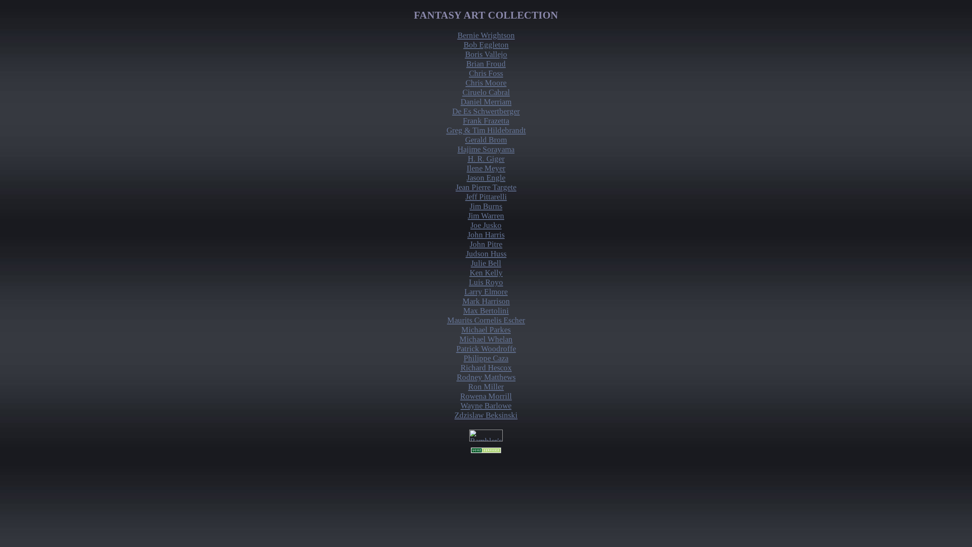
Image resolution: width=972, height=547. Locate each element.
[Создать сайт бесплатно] (486, 451)
